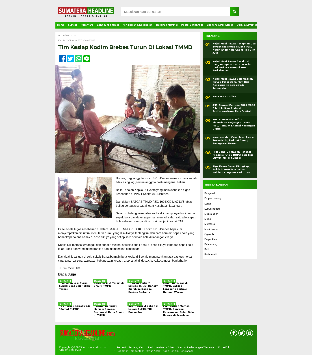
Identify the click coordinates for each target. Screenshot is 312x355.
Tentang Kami (137, 347)
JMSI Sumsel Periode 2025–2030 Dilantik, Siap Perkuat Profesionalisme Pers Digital (234, 108)
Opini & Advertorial (248, 24)
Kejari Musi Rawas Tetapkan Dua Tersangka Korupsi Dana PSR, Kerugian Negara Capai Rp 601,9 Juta (234, 48)
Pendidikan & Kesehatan (137, 24)
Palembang (210, 244)
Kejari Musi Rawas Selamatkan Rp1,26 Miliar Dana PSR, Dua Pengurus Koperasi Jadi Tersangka (233, 83)
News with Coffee (224, 96)
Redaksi (121, 347)
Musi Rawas (211, 229)
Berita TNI (71, 35)
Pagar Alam (211, 239)
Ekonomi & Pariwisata (220, 24)
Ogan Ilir (209, 234)
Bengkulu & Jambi (108, 24)
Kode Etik (223, 347)
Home (60, 24)
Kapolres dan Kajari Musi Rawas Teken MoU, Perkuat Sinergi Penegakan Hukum (234, 140)
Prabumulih (210, 254)
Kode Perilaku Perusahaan (178, 351)
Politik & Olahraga (192, 24)
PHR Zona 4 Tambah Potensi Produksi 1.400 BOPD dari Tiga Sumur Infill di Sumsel (233, 154)
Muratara (209, 223)
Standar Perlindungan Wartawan (196, 347)
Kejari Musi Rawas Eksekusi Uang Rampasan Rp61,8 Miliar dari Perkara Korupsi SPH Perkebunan (232, 66)
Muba (207, 218)
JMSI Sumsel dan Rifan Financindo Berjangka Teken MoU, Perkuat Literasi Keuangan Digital (234, 124)
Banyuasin (210, 193)
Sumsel (72, 24)
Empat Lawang (213, 198)
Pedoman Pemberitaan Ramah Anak (138, 351)
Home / (62, 35)
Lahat (207, 203)
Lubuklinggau (212, 208)
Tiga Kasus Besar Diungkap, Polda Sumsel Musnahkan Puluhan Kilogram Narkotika (231, 169)
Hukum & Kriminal (167, 24)
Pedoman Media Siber (161, 347)
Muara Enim (211, 213)
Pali (206, 249)
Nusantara (87, 24)
